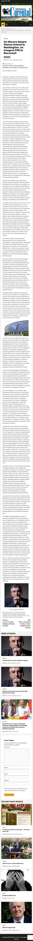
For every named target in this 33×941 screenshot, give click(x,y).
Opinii (3, 893)
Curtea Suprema (13, 614)
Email (6, 774)
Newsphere (24, 937)
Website (6, 780)
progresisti (5, 617)
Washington (19, 617)
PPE (28, 615)
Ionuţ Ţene (16, 731)
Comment (7, 747)
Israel (9, 615)
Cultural (4, 861)
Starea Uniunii (12, 617)
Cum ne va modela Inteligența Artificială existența (8, 623)
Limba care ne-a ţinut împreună (12, 863)
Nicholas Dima (16, 930)
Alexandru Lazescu (18, 60)
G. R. (14, 898)
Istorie (4, 827)
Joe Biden (14, 615)
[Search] (31, 24)
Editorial (6, 38)
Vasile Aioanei (16, 866)
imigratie (5, 615)
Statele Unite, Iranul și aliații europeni (15, 660)
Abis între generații (8, 927)
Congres (23, 612)
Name (6, 767)
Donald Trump (21, 614)
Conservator (6, 614)
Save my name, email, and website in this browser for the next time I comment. (16, 789)
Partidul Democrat (22, 615)
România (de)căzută (9, 895)
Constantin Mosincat (17, 834)
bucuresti (18, 612)
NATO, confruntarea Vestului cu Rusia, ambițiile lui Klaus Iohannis (25, 623)
